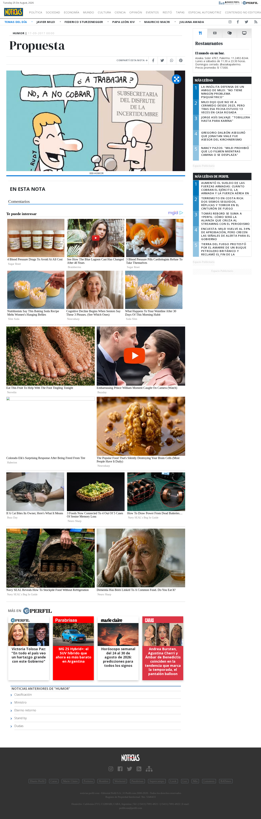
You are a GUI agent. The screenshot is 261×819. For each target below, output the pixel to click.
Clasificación (23, 694)
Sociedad (53, 12)
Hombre (104, 781)
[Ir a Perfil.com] (250, 2)
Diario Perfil (37, 781)
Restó (167, 12)
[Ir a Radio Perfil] (229, 2)
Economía (71, 12)
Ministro (20, 702)
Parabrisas (137, 781)
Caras (53, 781)
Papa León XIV (123, 22)
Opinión (135, 12)
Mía (195, 781)
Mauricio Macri (157, 22)
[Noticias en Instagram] (230, 22)
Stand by (20, 718)
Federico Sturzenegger (84, 22)
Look (173, 781)
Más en (14, 610)
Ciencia (120, 12)
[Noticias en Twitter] (246, 22)
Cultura (104, 12)
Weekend (120, 781)
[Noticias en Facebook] (237, 22)
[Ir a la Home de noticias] (130, 757)
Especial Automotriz (204, 12)
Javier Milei (46, 22)
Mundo (88, 12)
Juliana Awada (191, 22)
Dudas (19, 726)
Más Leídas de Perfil (212, 176)
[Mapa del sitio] (149, 769)
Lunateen (209, 781)
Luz (184, 781)
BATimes (225, 781)
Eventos (152, 12)
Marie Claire (70, 781)
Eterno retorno (25, 710)
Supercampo (156, 781)
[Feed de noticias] (256, 22)
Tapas (180, 12)
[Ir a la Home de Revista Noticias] (13, 12)
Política (35, 12)
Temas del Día (16, 22)
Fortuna (88, 781)
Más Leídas (204, 80)
